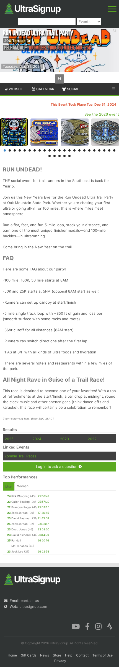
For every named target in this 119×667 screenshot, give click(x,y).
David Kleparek (21, 534)
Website (15, 89)
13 (64, 150)
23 (114, 150)
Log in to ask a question (57, 466)
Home (12, 655)
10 (49, 150)
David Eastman (21, 518)
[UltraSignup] (32, 8)
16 (79, 150)
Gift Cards (28, 655)
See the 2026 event (101, 114)
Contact (82, 655)
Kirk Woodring (20, 496)
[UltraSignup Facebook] (87, 626)
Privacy (60, 661)
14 (69, 150)
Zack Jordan (19, 512)
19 (94, 150)
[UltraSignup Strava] (110, 626)
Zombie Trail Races (20, 456)
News (44, 655)
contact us (30, 600)
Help (68, 655)
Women (23, 486)
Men (8, 486)
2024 (36, 439)
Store (57, 655)
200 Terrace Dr (17, 40)
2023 (64, 439)
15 (74, 150)
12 (59, 150)
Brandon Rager (21, 507)
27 (64, 156)
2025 (9, 439)
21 (104, 150)
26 (59, 156)
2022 (92, 439)
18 (89, 150)
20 (99, 150)
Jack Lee (17, 551)
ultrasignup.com (33, 606)
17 (84, 150)
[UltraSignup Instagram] (98, 626)
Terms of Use (102, 655)
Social (72, 89)
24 (49, 156)
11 (54, 150)
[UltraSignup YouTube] (75, 626)
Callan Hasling (20, 501)
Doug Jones (19, 529)
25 (54, 156)
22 (109, 150)
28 (69, 156)
